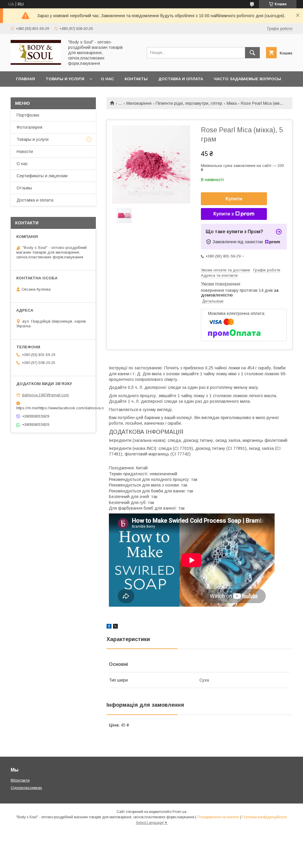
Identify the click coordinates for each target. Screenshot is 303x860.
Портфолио (28, 115)
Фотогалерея (29, 127)
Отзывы (24, 188)
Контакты (136, 79)
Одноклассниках (26, 787)
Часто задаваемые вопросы (247, 79)
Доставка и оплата (180, 79)
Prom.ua (179, 812)
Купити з (223, 213)
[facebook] (109, 627)
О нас (107, 79)
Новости (25, 151)
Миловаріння (139, 103)
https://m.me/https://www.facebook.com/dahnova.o (53, 408)
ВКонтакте (20, 780)
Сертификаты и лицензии (42, 175)
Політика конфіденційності (264, 817)
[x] (115, 627)
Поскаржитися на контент (218, 817)
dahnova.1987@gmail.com (45, 395)
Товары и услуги (65, 79)
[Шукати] (252, 52)
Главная (25, 79)
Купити (233, 198)
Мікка (232, 103)
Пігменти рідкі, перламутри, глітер (189, 103)
